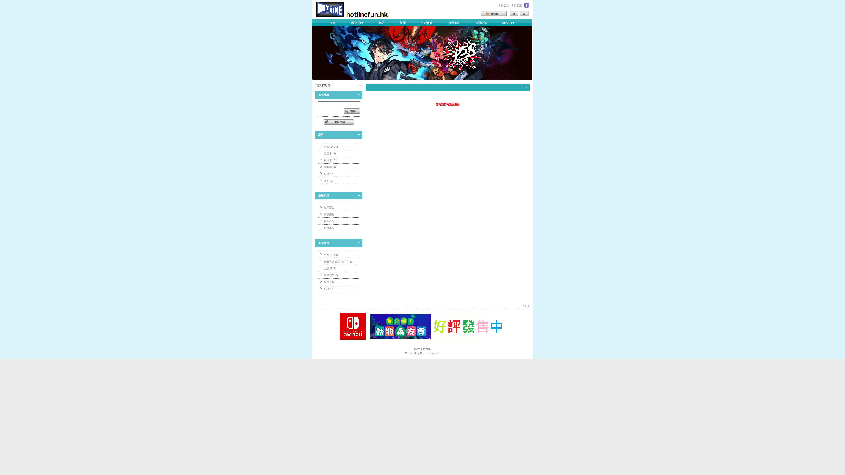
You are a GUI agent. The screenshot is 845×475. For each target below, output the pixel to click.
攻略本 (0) (330, 167)
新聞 (403, 22)
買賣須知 (454, 22)
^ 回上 (526, 306)
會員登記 (516, 5)
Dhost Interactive (430, 353)
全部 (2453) (331, 146)
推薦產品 (329, 221)
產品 (381, 22)
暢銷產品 (329, 228)
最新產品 (329, 207)
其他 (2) (328, 180)
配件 (329, 282)
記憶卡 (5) (330, 153)
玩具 (328, 288)
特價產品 (329, 214)
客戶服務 (427, 22)
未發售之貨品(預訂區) (338, 261)
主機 (330, 268)
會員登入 (503, 5)
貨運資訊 (481, 22)
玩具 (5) (328, 173)
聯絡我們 (508, 22)
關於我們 (357, 22)
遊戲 (331, 275)
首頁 (333, 22)
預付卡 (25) (330, 160)
